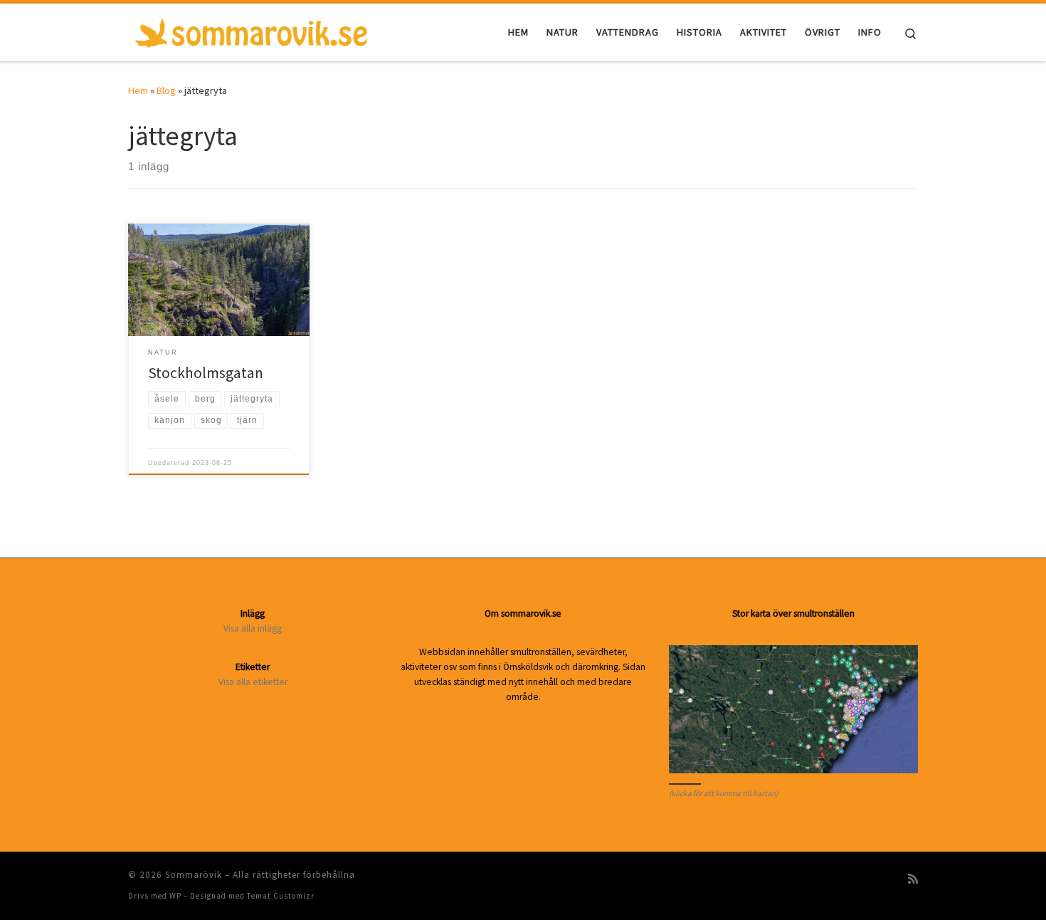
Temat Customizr (281, 896)
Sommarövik (193, 875)
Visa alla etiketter (252, 682)
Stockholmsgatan (205, 372)
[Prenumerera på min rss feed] (913, 879)
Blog (166, 90)
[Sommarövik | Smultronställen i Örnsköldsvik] (251, 30)
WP (175, 896)
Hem (138, 90)
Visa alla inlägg (252, 628)
